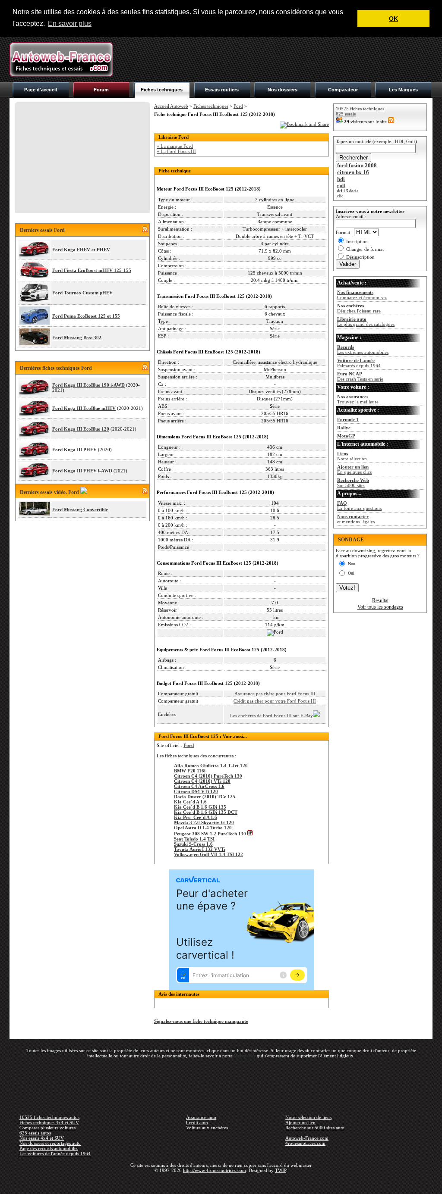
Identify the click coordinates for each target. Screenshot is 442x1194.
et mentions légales (356, 519)
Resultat (380, 600)
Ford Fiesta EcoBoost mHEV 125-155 (91, 270)
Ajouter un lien (300, 1122)
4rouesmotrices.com (305, 1143)
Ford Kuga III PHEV (74, 449)
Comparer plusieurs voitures (47, 1127)
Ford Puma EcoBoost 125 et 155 (86, 316)
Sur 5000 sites (353, 483)
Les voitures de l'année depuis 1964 (55, 1153)
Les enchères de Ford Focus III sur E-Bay (271, 715)
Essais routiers (222, 89)
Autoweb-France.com (306, 1138)
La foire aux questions (359, 505)
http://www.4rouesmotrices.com (214, 1170)
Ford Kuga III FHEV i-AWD (82, 470)
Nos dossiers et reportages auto (50, 1143)
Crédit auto (197, 1122)
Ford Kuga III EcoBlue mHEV (84, 408)
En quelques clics (354, 469)
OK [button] (393, 18)
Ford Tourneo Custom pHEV (82, 292)
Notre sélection (352, 456)
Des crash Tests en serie (360, 376)
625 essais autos (35, 1132)
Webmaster (245, 1055)
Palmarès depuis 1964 (359, 363)
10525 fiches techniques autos (49, 1117)
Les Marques (403, 89)
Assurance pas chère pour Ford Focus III (275, 693)
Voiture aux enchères (207, 1127)
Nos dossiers (282, 89)
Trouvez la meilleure (358, 399)
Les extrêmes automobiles (362, 349)
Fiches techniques (162, 89)
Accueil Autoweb (171, 106)
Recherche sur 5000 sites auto (314, 1127)
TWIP (280, 1170)
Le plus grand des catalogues (366, 321)
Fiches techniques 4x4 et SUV (49, 1122)
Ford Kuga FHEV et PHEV (81, 249)
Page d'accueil (40, 89)
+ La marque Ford (175, 146)
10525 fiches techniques (360, 108)
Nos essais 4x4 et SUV (41, 1138)
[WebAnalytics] (221, 1182)
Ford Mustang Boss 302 (76, 337)
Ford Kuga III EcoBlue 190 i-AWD (88, 385)
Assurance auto (201, 1117)
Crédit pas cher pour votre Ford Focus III (275, 700)
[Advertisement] (275, 59)
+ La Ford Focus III (176, 151)
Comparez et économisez (362, 295)
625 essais (346, 113)
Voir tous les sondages (380, 607)
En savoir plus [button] (70, 23)
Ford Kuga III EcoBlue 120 (80, 428)
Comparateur (343, 89)
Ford (238, 106)
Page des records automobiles (48, 1148)
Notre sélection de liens (308, 1117)
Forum (101, 89)
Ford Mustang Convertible (80, 509)
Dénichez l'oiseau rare (359, 308)
